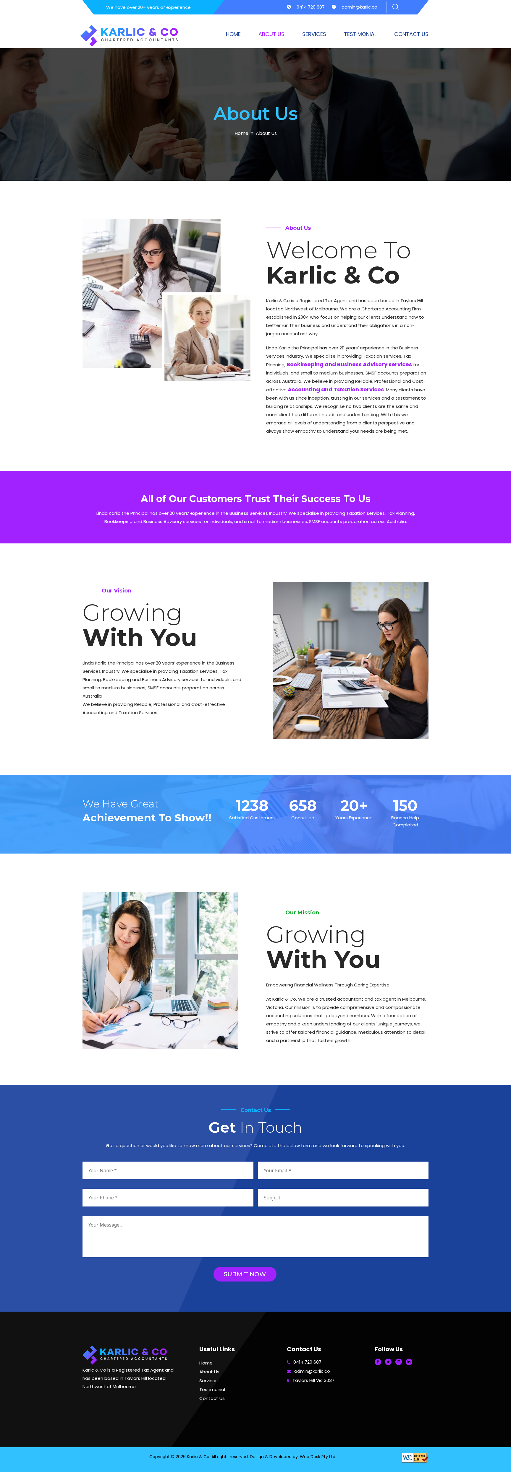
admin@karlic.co (359, 7)
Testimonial (360, 34)
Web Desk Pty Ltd (317, 1457)
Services (314, 34)
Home (233, 34)
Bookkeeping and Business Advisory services (349, 364)
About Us (271, 34)
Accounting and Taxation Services (336, 389)
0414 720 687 (311, 7)
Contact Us (411, 34)
